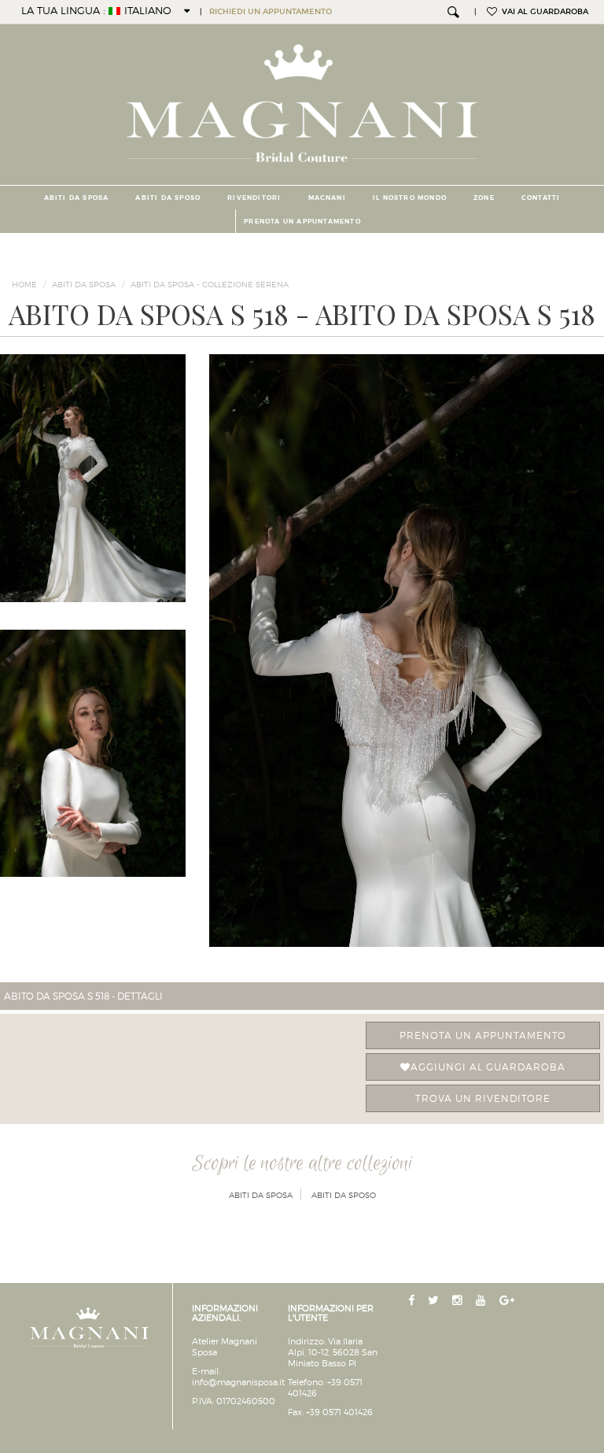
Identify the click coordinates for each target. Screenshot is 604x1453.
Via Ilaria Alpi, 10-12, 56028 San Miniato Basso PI (333, 1352)
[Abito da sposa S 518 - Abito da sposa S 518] (406, 650)
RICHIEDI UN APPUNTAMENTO (270, 12)
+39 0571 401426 (339, 1412)
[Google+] (508, 1301)
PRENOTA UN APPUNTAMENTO (302, 221)
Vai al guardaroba (542, 12)
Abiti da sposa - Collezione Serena (210, 284)
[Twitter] (435, 1301)
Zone (484, 197)
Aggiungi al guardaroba (488, 1067)
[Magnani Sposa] (302, 98)
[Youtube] (482, 1301)
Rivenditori (254, 197)
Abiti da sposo (168, 197)
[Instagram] (459, 1301)
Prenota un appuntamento (483, 1035)
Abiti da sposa (76, 197)
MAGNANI (327, 197)
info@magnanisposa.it (238, 1382)
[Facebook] (413, 1301)
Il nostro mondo (410, 197)
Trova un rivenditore (483, 1098)
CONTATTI (541, 197)
